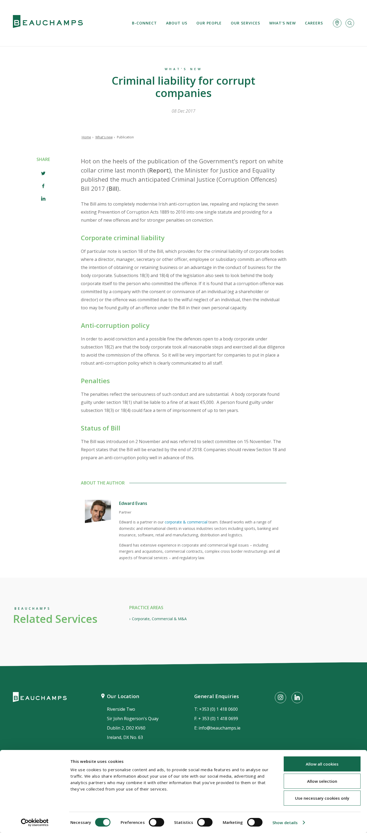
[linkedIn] (43, 199)
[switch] (156, 822)
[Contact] (337, 23)
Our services (245, 23)
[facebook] (43, 186)
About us (176, 23)
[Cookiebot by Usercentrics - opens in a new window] (34, 822)
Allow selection (322, 781)
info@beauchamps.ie (219, 728)
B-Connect (144, 23)
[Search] (350, 23)
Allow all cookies (322, 764)
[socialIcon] (280, 697)
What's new (282, 23)
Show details (285, 822)
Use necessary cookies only (322, 798)
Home (86, 137)
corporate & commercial (186, 522)
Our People (209, 23)
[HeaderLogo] (48, 23)
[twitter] (43, 174)
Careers (314, 23)
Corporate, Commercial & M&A (159, 618)
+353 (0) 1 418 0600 (218, 709)
